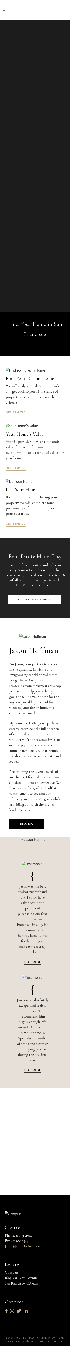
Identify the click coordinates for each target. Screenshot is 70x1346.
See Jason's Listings (34, 599)
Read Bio (26, 824)
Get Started (16, 412)
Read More (32, 962)
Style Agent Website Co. (47, 1341)
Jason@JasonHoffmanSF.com (25, 1246)
